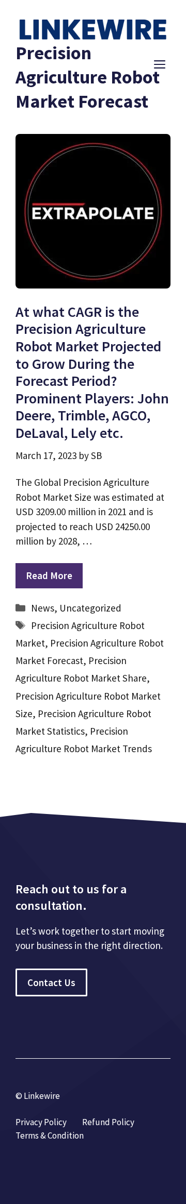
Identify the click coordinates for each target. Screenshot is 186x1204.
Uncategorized (90, 608)
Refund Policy (108, 1122)
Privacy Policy (41, 1122)
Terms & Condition (50, 1135)
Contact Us (51, 982)
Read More (49, 575)
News (42, 608)
